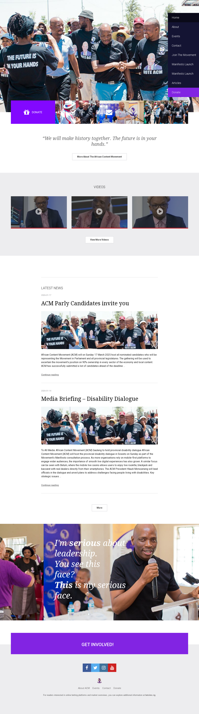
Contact (176, 45)
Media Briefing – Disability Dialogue (89, 398)
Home (175, 17)
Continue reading (50, 375)
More (99, 508)
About (175, 27)
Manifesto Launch (182, 64)
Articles (176, 83)
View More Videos (99, 239)
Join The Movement (184, 55)
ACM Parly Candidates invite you (85, 303)
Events (176, 36)
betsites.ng (150, 695)
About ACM (84, 688)
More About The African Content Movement (99, 156)
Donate (176, 92)
